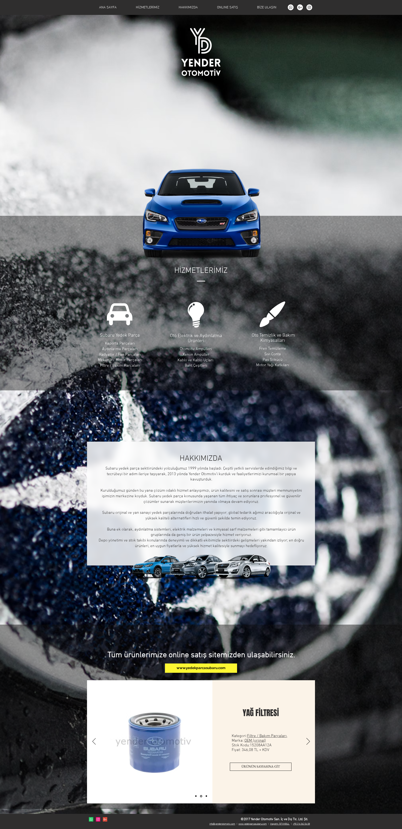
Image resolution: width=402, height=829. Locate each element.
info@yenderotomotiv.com (222, 824)
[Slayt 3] (206, 796)
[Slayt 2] (201, 796)
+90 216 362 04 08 (301, 824)
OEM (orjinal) (257, 747)
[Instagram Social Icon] (98, 819)
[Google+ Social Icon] (105, 819)
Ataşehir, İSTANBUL (280, 824)
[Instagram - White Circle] (309, 7)
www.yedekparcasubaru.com (252, 824)
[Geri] (94, 741)
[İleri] (308, 741)
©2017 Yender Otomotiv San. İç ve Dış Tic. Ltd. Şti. (274, 819)
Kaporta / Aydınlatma (267, 742)
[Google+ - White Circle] (300, 7)
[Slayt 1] (196, 796)
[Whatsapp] (291, 7)
